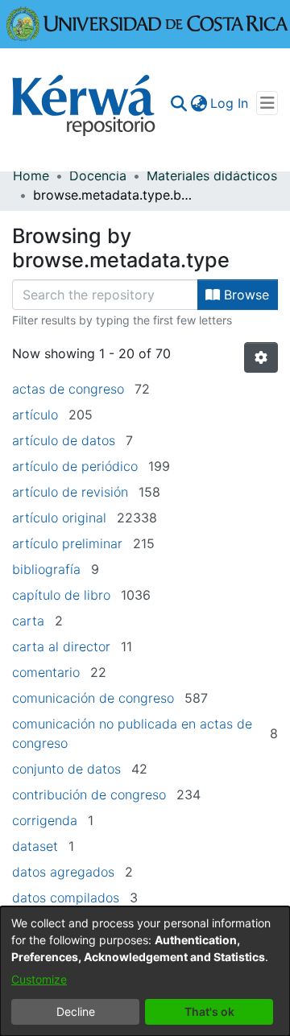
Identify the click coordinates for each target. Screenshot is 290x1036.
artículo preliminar (67, 543)
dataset (35, 846)
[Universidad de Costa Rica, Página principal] (147, 22)
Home (31, 175)
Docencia (97, 175)
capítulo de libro (61, 595)
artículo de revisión (70, 492)
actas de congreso (68, 389)
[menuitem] (198, 103)
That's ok (209, 1011)
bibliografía (46, 569)
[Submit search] (178, 103)
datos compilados (65, 897)
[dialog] (145, 971)
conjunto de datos (66, 769)
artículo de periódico (75, 466)
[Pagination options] (261, 357)
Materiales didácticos (212, 175)
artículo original (59, 518)
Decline (75, 1011)
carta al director (61, 646)
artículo (35, 415)
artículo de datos (63, 440)
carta (28, 621)
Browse (244, 295)
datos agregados (63, 872)
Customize (39, 979)
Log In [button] (230, 103)
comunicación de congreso (93, 698)
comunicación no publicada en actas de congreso (132, 733)
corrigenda (44, 820)
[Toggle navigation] (267, 103)
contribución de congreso (89, 794)
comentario (46, 672)
